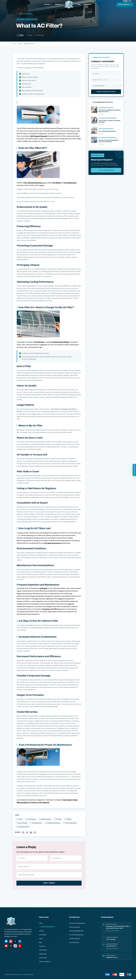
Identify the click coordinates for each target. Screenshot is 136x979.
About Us (58, 4)
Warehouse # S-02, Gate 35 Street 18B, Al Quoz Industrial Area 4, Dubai (118, 927)
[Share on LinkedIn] (31, 832)
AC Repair (57, 183)
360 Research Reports (38, 136)
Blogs (20, 44)
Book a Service (123, 4)
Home (14, 44)
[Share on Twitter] (27, 832)
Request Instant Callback (106, 91)
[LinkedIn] (20, 942)
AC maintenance (70, 183)
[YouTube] (6, 946)
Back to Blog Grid (25, 13)
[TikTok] (15, 946)
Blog (79, 4)
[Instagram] (11, 942)
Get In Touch (87, 4)
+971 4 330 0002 (110, 939)
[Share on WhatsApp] (35, 832)
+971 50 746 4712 (111, 946)
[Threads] (11, 946)
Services (47, 4)
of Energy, (43, 588)
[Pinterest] (20, 946)
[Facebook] (6, 942)
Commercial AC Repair (60, 342)
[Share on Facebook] (23, 832)
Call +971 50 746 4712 (107, 170)
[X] (15, 942)
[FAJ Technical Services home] (69, 4)
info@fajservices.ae (111, 957)
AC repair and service (52, 543)
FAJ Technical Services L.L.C (35, 183)
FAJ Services (39, 342)
